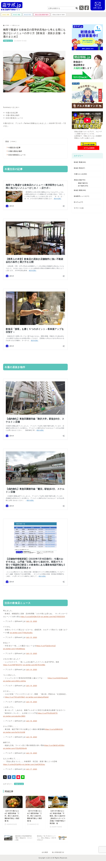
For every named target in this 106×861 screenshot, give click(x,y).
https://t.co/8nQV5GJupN (58, 678)
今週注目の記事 (14, 147)
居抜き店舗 (80, 180)
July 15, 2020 (31, 702)
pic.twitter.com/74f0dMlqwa (14, 648)
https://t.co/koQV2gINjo (12, 764)
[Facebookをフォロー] (86, 9)
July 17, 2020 (31, 769)
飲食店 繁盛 (80, 162)
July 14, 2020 (31, 669)
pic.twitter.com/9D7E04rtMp (34, 665)
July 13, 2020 (31, 637)
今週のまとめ (16, 25)
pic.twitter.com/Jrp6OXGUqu (33, 764)
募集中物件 (83, 183)
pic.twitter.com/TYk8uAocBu (21, 632)
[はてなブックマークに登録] (14, 777)
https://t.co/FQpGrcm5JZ (46, 645)
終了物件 (83, 186)
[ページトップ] (101, 856)
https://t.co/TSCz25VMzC (15, 697)
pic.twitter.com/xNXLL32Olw (14, 681)
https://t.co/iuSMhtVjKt (54, 729)
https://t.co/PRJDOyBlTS (48, 713)
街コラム (78, 202)
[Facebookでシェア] (9, 777)
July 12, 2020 (31, 621)
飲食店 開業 (80, 190)
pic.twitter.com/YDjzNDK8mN (15, 748)
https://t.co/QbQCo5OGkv (54, 745)
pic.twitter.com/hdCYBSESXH (53, 616)
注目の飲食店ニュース (17, 155)
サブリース (79, 208)
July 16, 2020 (31, 721)
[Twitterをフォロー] (81, 9)
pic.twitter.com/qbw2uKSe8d (37, 697)
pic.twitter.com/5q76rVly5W (14, 732)
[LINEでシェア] (23, 777)
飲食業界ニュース (81, 196)
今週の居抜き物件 (15, 151)
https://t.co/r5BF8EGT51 (12, 665)
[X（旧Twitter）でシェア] (5, 777)
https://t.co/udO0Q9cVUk (30, 616)
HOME (7, 25)
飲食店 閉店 (79, 168)
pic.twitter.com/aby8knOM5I (14, 716)
